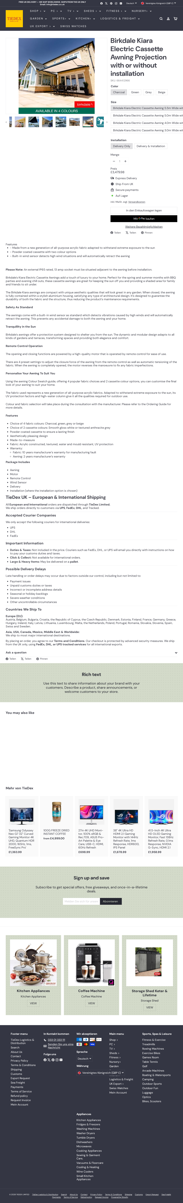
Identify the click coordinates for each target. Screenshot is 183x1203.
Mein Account (19, 1104)
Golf (144, 1066)
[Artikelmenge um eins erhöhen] (125, 161)
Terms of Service (21, 1091)
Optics (146, 1097)
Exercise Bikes (151, 1053)
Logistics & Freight (119, 18)
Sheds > (91, 11)
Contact (16, 1056)
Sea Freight (18, 1082)
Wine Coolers (84, 1171)
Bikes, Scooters (151, 1101)
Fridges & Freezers (88, 1124)
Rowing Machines (153, 1048)
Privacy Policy (19, 1060)
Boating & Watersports (156, 1075)
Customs (16, 1074)
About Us (16, 1052)
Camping (148, 1079)
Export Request (20, 1078)
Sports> (60, 18)
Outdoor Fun (150, 1088)
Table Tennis (150, 1062)
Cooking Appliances (89, 1151)
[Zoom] (56, 76)
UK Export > (41, 26)
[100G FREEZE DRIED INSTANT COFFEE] (57, 819)
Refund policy (19, 1096)
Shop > (36, 11)
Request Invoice (21, 1100)
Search (15, 1047)
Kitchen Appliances (88, 1120)
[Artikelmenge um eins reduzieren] (114, 161)
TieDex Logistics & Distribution (22, 1041)
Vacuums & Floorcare (89, 1163)
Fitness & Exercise (154, 1040)
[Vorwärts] (105, 122)
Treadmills (148, 1044)
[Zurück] (7, 122)
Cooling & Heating (87, 1167)
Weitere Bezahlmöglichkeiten (144, 226)
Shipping (16, 1069)
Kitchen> (84, 18)
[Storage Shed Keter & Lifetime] (149, 962)
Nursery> (140, 11)
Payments (17, 1087)
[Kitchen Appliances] (33, 962)
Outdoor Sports (152, 1084)
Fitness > (115, 11)
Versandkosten (136, 201)
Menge (115, 154)
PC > (55, 11)
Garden (37, 18)
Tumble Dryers (85, 1137)
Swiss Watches (73, 26)
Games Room (150, 1057)
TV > (71, 11)
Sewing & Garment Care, (88, 1156)
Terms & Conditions (23, 1065)
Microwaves (84, 1146)
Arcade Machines (153, 1070)
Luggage (147, 1092)
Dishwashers (84, 1142)
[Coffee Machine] (91, 962)
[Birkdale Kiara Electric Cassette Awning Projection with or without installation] (19, 748)
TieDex (27, 788)
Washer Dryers (85, 1133)
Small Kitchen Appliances (84, 1177)
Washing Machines (88, 1129)
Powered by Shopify (119, 1197)
